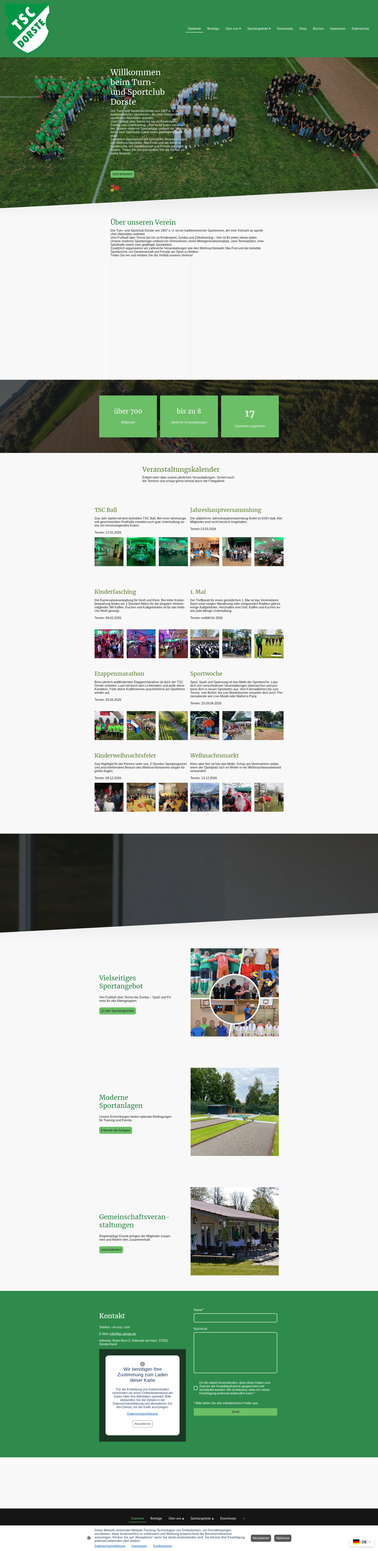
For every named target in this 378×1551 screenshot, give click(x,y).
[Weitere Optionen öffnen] (244, 1518)
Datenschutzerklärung (142, 1413)
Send (235, 1411)
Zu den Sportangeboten (117, 1010)
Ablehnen (283, 1538)
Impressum (139, 1546)
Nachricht (200, 1328)
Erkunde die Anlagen (115, 1130)
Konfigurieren (162, 1546)
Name (198, 1310)
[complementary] (362, 1542)
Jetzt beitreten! (122, 174)
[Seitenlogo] (28, 28)
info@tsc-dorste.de (123, 1334)
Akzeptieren (142, 1423)
